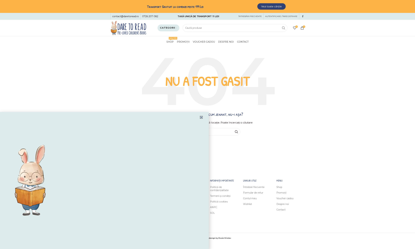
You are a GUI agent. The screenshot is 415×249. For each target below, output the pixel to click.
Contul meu (250, 198)
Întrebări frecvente (253, 187)
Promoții (281, 192)
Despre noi (282, 204)
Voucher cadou (285, 198)
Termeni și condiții (220, 195)
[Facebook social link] (303, 16)
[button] (201, 117)
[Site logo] (128, 27)
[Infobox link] (125, 16)
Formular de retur (253, 192)
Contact (281, 209)
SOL (212, 212)
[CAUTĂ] (283, 28)
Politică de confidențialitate (219, 189)
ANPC (213, 207)
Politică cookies (219, 201)
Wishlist (247, 204)
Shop (279, 187)
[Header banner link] (207, 6)
